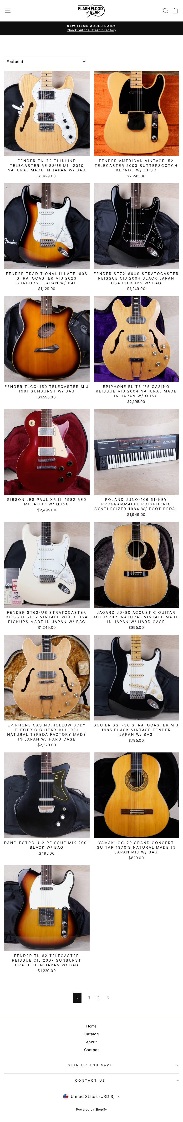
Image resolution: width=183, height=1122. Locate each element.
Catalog (91, 1034)
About (91, 1042)
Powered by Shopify (91, 1109)
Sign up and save (90, 1065)
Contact (91, 1050)
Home (91, 1026)
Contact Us (90, 1080)
